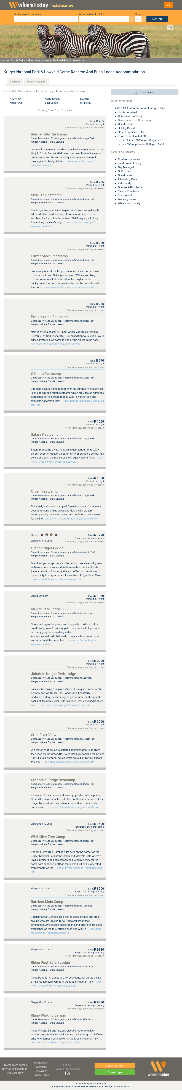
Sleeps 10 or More (128, 191)
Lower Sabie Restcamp (49, 256)
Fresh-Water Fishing (129, 163)
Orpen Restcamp (44, 491)
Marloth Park (52, 98)
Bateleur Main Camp (47, 902)
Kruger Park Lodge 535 (49, 609)
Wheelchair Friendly (128, 203)
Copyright (41, 1066)
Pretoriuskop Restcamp (50, 317)
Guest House (125, 124)
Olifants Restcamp (46, 374)
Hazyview (15, 98)
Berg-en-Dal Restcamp (49, 134)
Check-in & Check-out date (92, 14)
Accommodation (36, 81)
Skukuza (85, 98)
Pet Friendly (124, 183)
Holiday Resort (126, 128)
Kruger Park (16, 102)
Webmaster (41, 1063)
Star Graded (124, 195)
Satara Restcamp (44, 434)
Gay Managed (125, 167)
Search (157, 19)
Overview (15, 81)
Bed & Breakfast (127, 112)
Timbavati (85, 102)
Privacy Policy (41, 1074)
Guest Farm (124, 175)
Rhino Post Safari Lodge (50, 962)
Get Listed (15, 1073)
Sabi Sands (51, 102)
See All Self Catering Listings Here (141, 140)
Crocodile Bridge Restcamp (53, 780)
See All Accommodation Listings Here (141, 108)
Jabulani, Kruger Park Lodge (53, 674)
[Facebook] (65, 1073)
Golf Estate (124, 171)
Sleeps (138, 14)
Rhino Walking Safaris (48, 1015)
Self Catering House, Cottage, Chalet (142, 144)
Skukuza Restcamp (46, 195)
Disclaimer (41, 1071)
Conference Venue (128, 159)
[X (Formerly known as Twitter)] (68, 1073)
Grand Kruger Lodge (47, 548)
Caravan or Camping (129, 116)
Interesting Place (127, 179)
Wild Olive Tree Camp (48, 837)
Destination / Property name (28, 14)
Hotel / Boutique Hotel (130, 132)
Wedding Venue (126, 199)
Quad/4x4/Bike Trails (129, 187)
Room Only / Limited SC (131, 136)
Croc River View (43, 735)
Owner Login (115, 1072)
